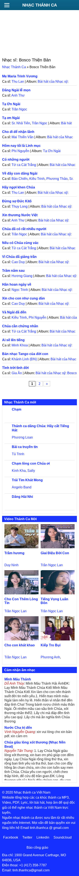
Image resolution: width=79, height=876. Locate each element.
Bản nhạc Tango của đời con (25, 354)
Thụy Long (20, 206)
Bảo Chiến (20, 178)
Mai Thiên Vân (22, 137)
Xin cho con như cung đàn (23, 298)
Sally (31, 470)
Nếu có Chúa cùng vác (20, 243)
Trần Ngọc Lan (52, 565)
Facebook (10, 837)
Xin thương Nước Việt (19, 215)
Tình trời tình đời (15, 368)
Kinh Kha (19, 470)
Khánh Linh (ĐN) (24, 359)
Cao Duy (18, 262)
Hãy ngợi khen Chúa (18, 187)
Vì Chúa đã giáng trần (19, 256)
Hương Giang (22, 276)
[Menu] (7, 5)
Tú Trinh (18, 454)
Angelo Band (21, 487)
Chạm (16, 409)
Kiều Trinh (37, 178)
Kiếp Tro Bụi (50, 645)
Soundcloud (63, 837)
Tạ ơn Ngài (11, 118)
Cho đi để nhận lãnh (18, 132)
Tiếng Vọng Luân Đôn (54, 601)
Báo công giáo (37, 847)
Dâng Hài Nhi (22, 496)
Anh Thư (18, 95)
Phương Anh (50, 657)
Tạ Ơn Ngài (11, 104)
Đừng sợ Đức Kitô (17, 201)
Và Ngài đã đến (14, 312)
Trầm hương (14, 553)
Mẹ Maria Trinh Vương (19, 76)
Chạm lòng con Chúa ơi (31, 463)
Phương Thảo (57, 178)
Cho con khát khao (19, 645)
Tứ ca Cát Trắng (24, 165)
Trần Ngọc (19, 109)
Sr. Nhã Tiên (21, 123)
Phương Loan (22, 437)
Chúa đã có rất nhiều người (24, 229)
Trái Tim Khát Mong (27, 480)
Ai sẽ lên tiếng (13, 340)
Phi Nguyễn (20, 151)
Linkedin (42, 837)
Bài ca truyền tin (25, 447)
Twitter (27, 837)
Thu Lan (18, 81)
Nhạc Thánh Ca (39, 5)
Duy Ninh (11, 565)
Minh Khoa (20, 345)
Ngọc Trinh (20, 290)
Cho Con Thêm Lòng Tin (21, 601)
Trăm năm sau (13, 270)
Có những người (15, 159)
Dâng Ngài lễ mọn (16, 90)
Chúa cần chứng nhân (20, 326)
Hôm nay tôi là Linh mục (21, 145)
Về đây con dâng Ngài (19, 173)
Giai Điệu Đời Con (55, 553)
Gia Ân (17, 373)
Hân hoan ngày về (16, 284)
